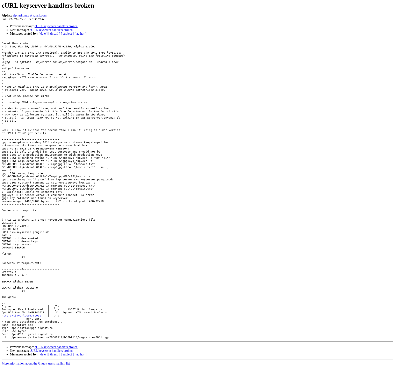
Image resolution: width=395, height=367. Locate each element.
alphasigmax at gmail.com (29, 15)
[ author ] (80, 33)
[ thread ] (54, 33)
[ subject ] (67, 33)
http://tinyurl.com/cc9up (21, 315)
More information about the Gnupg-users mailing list (36, 363)
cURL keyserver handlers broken (56, 26)
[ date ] (43, 33)
